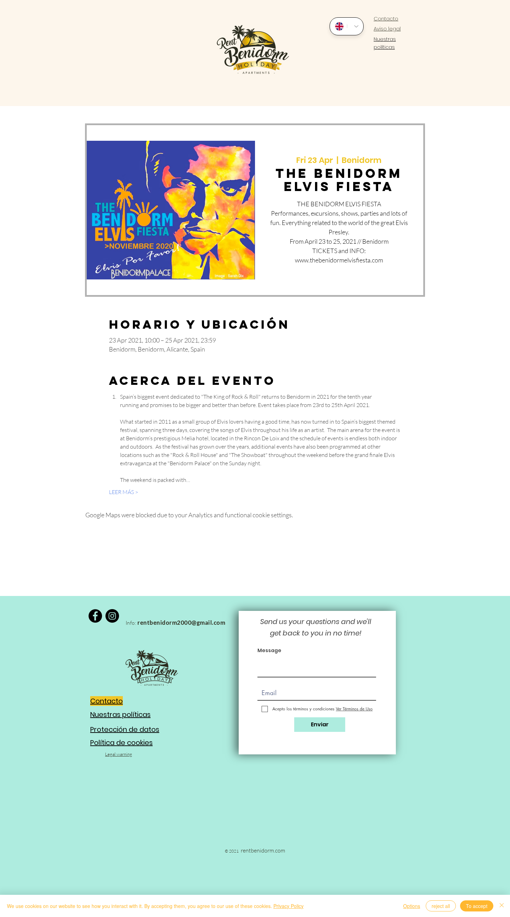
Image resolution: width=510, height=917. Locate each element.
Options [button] (411, 905)
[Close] (502, 905)
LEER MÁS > (123, 491)
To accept (476, 905)
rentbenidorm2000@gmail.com (181, 622)
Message (269, 650)
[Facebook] (95, 616)
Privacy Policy (288, 905)
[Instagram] (112, 616)
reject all (441, 905)
